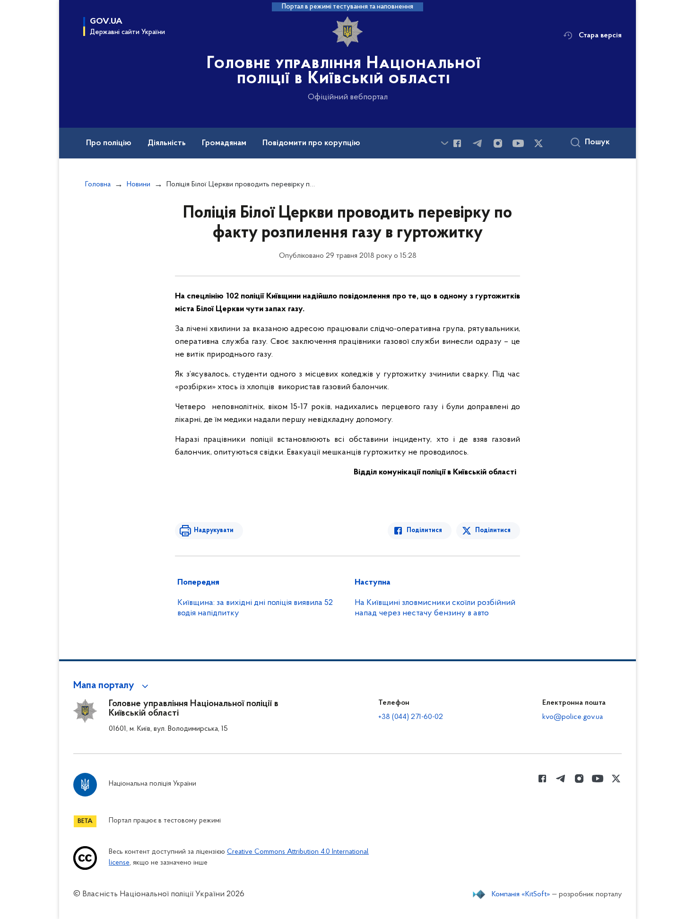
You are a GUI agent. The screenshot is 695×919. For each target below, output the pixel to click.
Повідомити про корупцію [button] (311, 143)
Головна (98, 184)
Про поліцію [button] (108, 143)
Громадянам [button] (224, 143)
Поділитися (424, 530)
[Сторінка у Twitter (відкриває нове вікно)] (538, 143)
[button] (112, 685)
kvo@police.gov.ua (572, 717)
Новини (138, 184)
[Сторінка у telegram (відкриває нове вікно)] (477, 143)
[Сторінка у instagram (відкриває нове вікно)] (498, 143)
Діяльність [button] (167, 143)
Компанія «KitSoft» (521, 894)
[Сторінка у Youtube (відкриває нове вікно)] (518, 143)
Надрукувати (214, 530)
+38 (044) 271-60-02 (410, 717)
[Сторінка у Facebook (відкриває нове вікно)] (457, 143)
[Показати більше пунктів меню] (444, 143)
